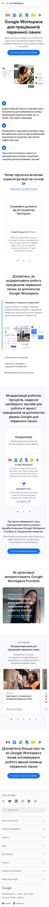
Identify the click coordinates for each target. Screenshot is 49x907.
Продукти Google (9, 897)
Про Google (28, 894)
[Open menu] (3, 3)
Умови (19, 894)
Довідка (20, 897)
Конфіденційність (9, 894)
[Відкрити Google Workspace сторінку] (15, 3)
